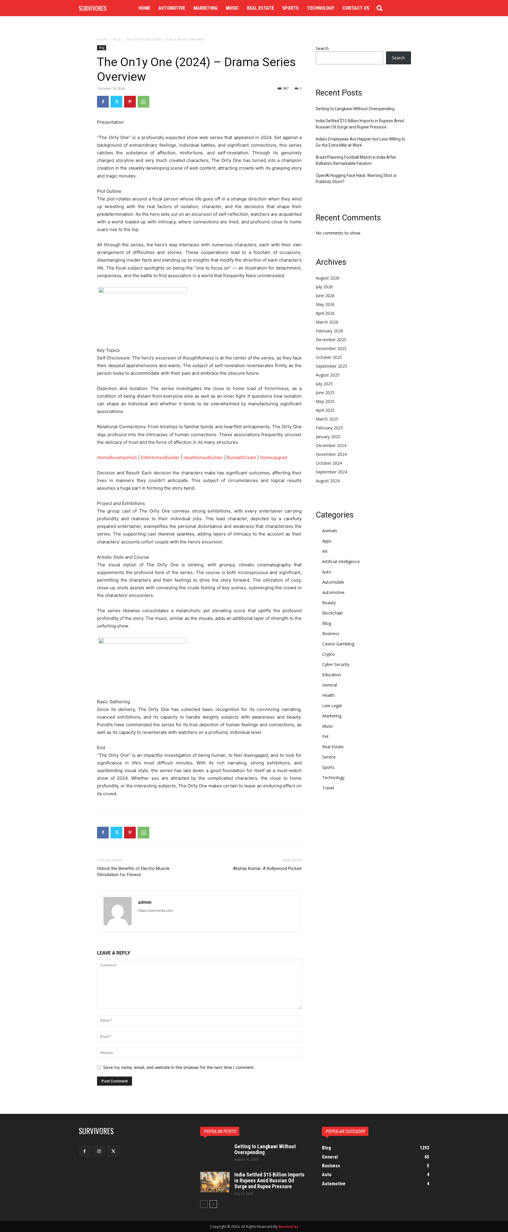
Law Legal (332, 705)
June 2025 (325, 392)
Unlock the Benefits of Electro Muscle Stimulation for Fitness (133, 871)
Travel (328, 788)
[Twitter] (116, 102)
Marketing (331, 716)
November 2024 (331, 454)
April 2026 (325, 313)
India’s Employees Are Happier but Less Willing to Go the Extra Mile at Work (360, 142)
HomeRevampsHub (117, 457)
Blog (117, 39)
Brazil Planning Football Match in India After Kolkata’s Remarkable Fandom (356, 160)
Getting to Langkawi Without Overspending (355, 108)
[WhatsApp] (143, 102)
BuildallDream (241, 457)
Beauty (329, 602)
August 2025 (328, 375)
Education (331, 674)
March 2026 (327, 322)
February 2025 (329, 428)
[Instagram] (99, 1151)
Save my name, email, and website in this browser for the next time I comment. (179, 1067)
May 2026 (325, 304)
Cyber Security (335, 664)
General (329, 685)
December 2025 (331, 339)
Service (329, 757)
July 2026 (324, 286)
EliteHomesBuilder (160, 457)
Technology (333, 777)
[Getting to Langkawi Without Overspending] (215, 1154)
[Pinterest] (130, 102)
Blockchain (332, 613)
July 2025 (324, 383)
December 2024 (331, 445)
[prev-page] (204, 1204)
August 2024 (328, 480)
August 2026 (328, 278)
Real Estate (333, 746)
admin (144, 902)
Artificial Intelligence (341, 561)
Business (330, 633)
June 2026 (325, 295)
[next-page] (213, 1204)
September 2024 (331, 472)
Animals (329, 530)
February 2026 (329, 331)
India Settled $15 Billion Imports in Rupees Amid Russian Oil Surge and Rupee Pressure (360, 123)
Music (327, 726)
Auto (326, 572)
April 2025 (325, 410)
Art (325, 551)
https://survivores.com (155, 910)
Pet (325, 736)
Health (328, 695)
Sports (328, 767)
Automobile (333, 582)
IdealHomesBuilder (203, 457)
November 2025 (331, 348)
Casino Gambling (338, 644)
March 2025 (327, 419)
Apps (327, 541)
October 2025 (329, 357)
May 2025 (325, 401)
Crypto (328, 654)
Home (102, 39)
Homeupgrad (273, 457)
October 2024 (329, 463)
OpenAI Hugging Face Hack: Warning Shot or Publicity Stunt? (356, 178)
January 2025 (328, 436)
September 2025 (331, 366)
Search (322, 48)
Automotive (333, 592)
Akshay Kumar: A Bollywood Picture (267, 868)
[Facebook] (103, 102)
